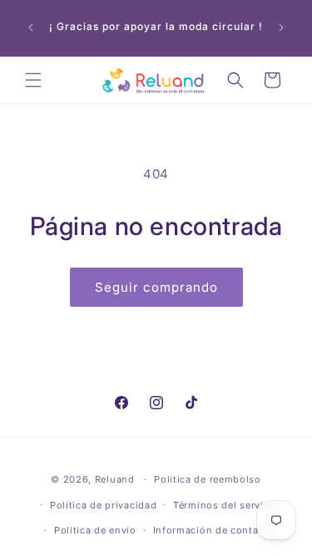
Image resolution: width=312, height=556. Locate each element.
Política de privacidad (103, 505)
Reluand (115, 479)
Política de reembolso (207, 479)
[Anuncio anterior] (30, 27)
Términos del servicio (226, 505)
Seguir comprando (156, 287)
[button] (33, 80)
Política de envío (95, 530)
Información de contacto (214, 530)
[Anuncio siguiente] (281, 27)
